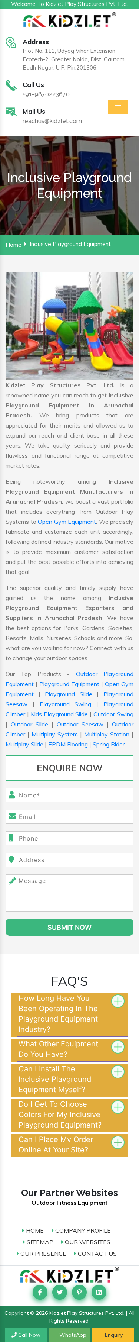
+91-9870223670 (46, 94)
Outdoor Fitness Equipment (69, 1202)
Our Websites (86, 1242)
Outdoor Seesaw (80, 724)
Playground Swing (66, 704)
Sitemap (39, 1242)
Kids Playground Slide (59, 714)
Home (13, 244)
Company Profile (82, 1230)
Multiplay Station (106, 734)
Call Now (28, 1335)
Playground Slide (68, 694)
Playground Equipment (69, 684)
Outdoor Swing (113, 714)
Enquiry (113, 1335)
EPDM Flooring (68, 744)
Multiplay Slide (24, 744)
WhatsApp (72, 1335)
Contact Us (96, 1253)
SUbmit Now (69, 927)
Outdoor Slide (29, 724)
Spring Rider (109, 744)
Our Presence (42, 1253)
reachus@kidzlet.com (52, 121)
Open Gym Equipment (67, 521)
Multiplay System (55, 734)
